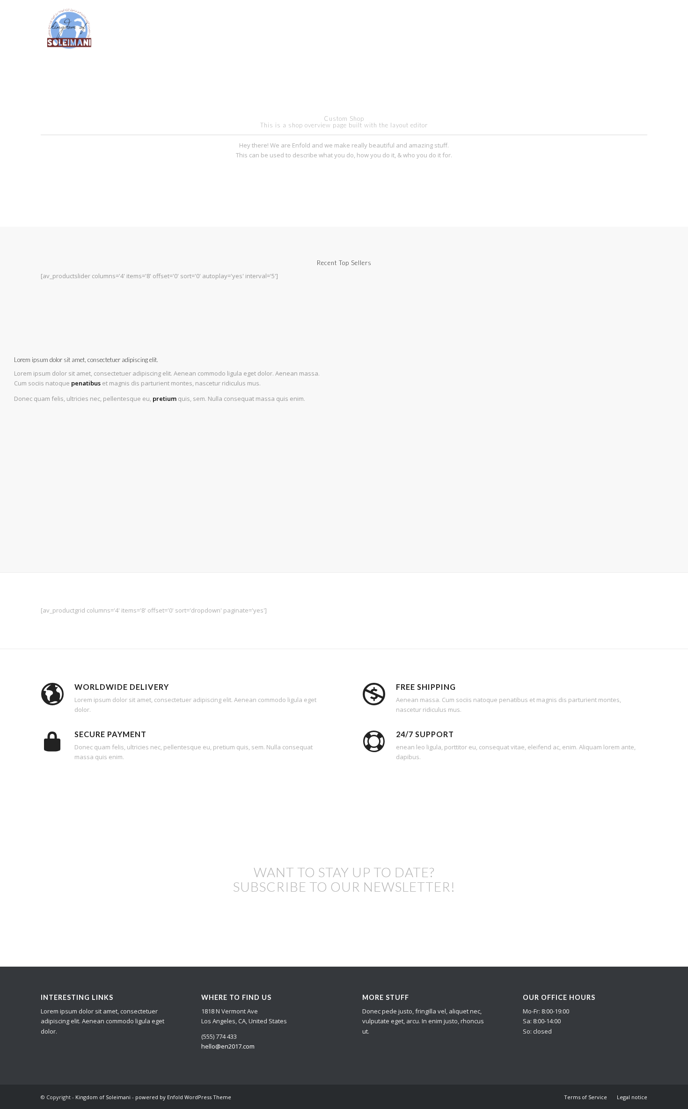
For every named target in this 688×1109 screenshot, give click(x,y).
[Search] (591, 28)
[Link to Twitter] (626, 28)
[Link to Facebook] (640, 28)
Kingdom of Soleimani (103, 1097)
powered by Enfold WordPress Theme (183, 1097)
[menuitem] (355, 28)
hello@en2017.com (228, 1046)
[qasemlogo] (68, 28)
